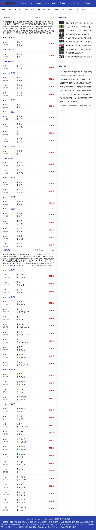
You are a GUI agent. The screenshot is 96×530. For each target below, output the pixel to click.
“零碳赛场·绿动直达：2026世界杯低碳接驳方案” (79, 49)
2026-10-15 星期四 (9, 178)
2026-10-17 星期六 (9, 209)
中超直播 (5, 384)
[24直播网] (8, 3)
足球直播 (37, 3)
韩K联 (84, 10)
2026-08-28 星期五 (9, 370)
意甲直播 (5, 419)
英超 (3, 10)
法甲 (38, 10)
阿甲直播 (5, 449)
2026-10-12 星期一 (9, 146)
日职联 (77, 10)
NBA (9, 9)
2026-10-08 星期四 (9, 61)
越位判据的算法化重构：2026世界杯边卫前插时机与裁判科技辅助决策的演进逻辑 (79, 42)
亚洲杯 (56, 10)
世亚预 (64, 10)
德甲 (26, 10)
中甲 (70, 10)
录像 (88, 3)
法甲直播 (5, 426)
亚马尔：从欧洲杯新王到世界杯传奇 (78, 27)
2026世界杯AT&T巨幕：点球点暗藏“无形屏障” (79, 34)
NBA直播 (5, 45)
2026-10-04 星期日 (9, 38)
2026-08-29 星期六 (9, 404)
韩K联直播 (6, 277)
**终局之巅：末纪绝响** (74, 53)
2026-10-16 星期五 (9, 197)
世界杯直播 (6, 312)
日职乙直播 (6, 487)
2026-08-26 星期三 (9, 270)
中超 (15, 10)
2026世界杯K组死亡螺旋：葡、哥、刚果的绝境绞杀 (79, 23)
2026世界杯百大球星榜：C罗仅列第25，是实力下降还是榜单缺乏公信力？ (79, 31)
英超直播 (5, 434)
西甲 (32, 10)
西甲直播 (5, 304)
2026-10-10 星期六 (9, 100)
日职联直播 (6, 472)
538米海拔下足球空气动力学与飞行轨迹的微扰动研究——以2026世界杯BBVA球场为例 (79, 46)
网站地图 (67, 519)
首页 (24, 3)
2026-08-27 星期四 (9, 297)
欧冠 (20, 10)
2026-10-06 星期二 (9, 49)
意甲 (44, 10)
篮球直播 (51, 3)
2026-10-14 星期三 (9, 158)
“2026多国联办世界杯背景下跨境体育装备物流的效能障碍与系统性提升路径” (79, 38)
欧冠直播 (5, 342)
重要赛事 (65, 3)
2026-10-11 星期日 (9, 112)
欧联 (49, 10)
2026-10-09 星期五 (9, 73)
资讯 (78, 3)
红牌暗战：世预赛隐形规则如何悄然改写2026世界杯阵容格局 (79, 57)
